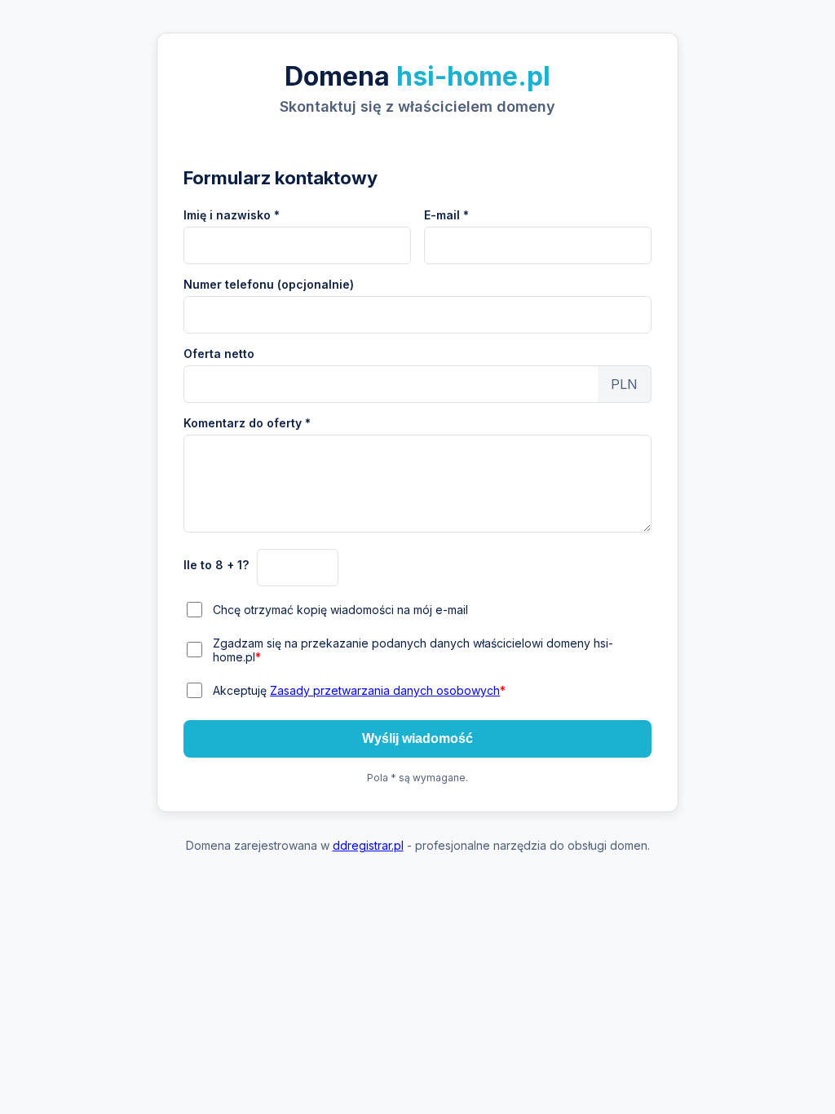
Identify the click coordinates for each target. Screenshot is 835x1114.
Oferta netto (218, 353)
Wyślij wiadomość (417, 738)
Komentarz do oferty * (247, 423)
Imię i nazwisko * (231, 215)
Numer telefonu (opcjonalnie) (268, 284)
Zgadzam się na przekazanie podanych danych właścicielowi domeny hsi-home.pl (413, 650)
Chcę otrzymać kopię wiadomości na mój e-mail (340, 610)
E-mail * (446, 215)
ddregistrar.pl (368, 845)
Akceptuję (359, 690)
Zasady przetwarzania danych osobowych (385, 690)
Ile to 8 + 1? (216, 565)
